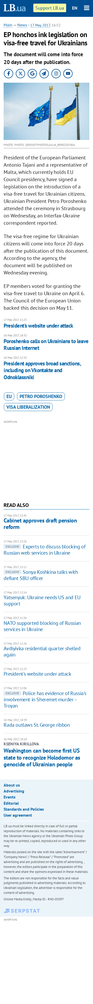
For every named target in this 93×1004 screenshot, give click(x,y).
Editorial (11, 803)
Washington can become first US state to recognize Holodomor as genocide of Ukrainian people (42, 757)
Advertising (14, 791)
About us (12, 785)
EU (9, 396)
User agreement (18, 815)
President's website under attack (38, 325)
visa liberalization (28, 407)
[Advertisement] (46, 460)
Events (10, 797)
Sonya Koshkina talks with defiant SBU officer (41, 575)
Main (8, 24)
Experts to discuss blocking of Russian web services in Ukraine (44, 549)
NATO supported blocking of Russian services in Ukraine (42, 626)
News (22, 24)
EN (74, 8)
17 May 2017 (40, 25)
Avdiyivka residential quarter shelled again (42, 651)
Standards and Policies (24, 809)
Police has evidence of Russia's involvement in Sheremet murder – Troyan (45, 699)
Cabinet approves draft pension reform (40, 524)
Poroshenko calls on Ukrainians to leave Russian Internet (46, 344)
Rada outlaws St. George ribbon (37, 725)
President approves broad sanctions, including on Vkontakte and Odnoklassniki (42, 370)
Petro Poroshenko (41, 396)
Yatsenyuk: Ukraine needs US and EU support (42, 600)
